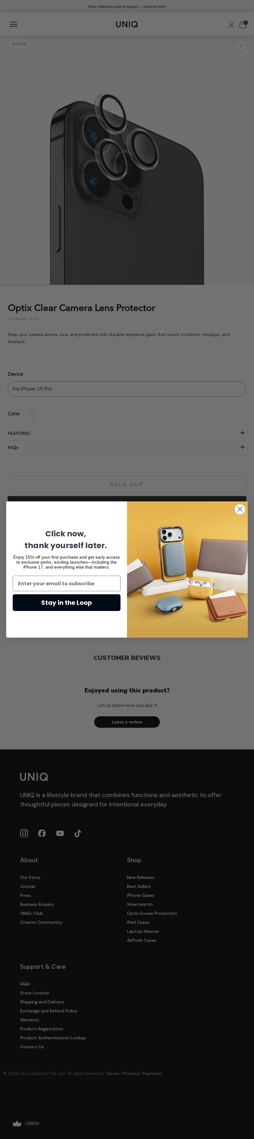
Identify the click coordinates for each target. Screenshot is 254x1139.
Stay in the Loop (66, 602)
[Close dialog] (239, 509)
